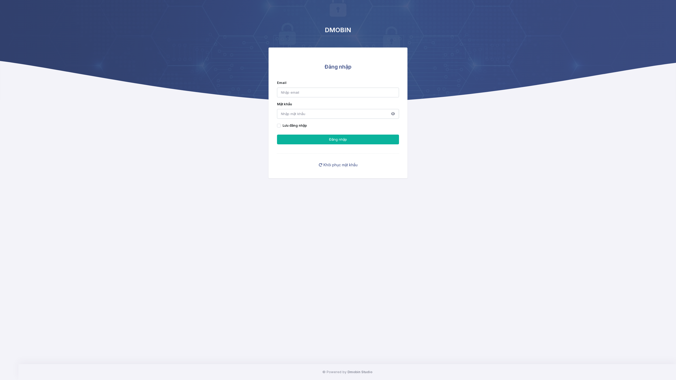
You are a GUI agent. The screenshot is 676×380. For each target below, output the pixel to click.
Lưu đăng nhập (295, 125)
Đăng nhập (338, 139)
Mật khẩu (284, 104)
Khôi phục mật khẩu (340, 165)
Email (282, 82)
